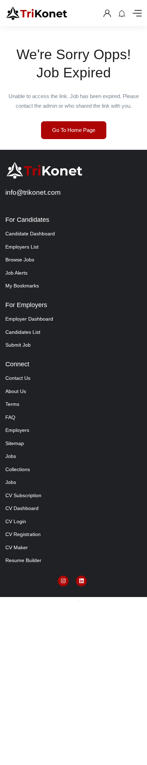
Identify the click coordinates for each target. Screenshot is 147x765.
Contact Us (17, 378)
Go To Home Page (73, 130)
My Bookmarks (22, 286)
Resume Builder (23, 560)
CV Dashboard (22, 508)
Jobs (10, 456)
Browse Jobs (19, 259)
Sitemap (14, 443)
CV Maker (16, 547)
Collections (17, 469)
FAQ (10, 417)
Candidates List (22, 332)
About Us (15, 391)
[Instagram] (63, 581)
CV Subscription (23, 495)
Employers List (22, 247)
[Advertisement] (73, 688)
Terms (12, 404)
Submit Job (18, 345)
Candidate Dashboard (30, 233)
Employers (17, 430)
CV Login (15, 521)
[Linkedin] (81, 581)
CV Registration (23, 534)
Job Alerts (16, 273)
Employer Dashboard (29, 319)
